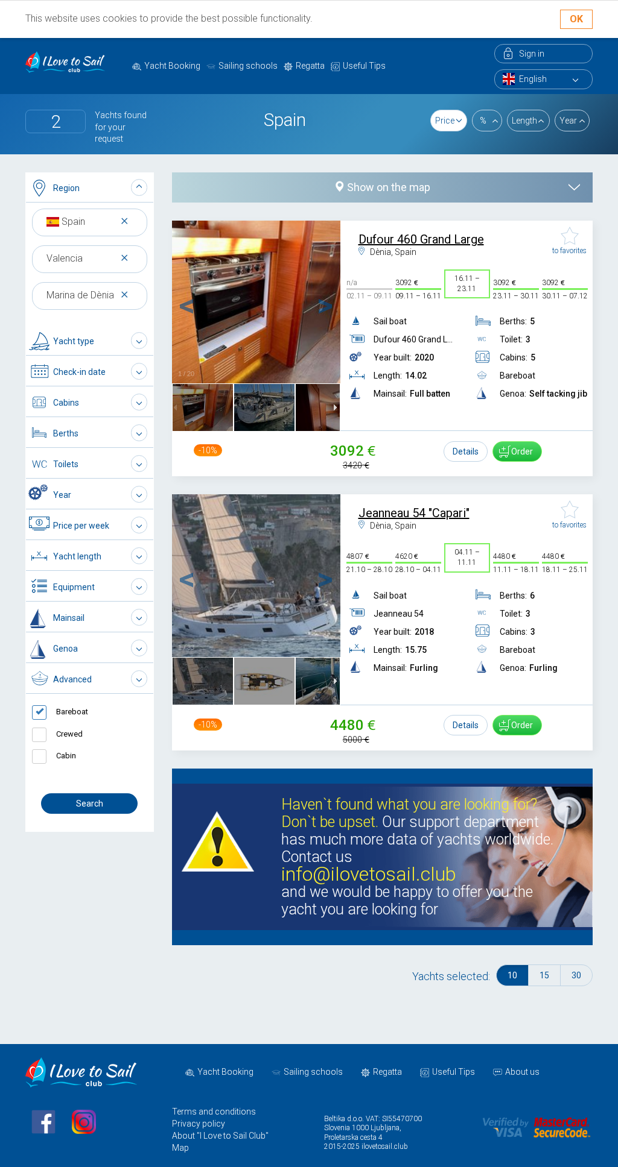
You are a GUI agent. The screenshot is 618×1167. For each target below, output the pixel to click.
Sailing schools (248, 66)
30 (576, 975)
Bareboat (72, 711)
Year (568, 120)
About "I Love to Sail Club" (220, 1135)
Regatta (310, 66)
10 (512, 975)
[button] (89, 188)
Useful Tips (364, 66)
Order (522, 451)
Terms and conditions (214, 1111)
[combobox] (90, 221)
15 (544, 975)
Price (444, 120)
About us (522, 1072)
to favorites (569, 251)
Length (524, 120)
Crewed (69, 733)
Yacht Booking (172, 66)
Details (466, 451)
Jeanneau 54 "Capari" (414, 513)
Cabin (66, 755)
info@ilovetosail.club (368, 874)
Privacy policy (198, 1123)
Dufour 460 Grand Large (421, 239)
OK (576, 19)
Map (180, 1148)
